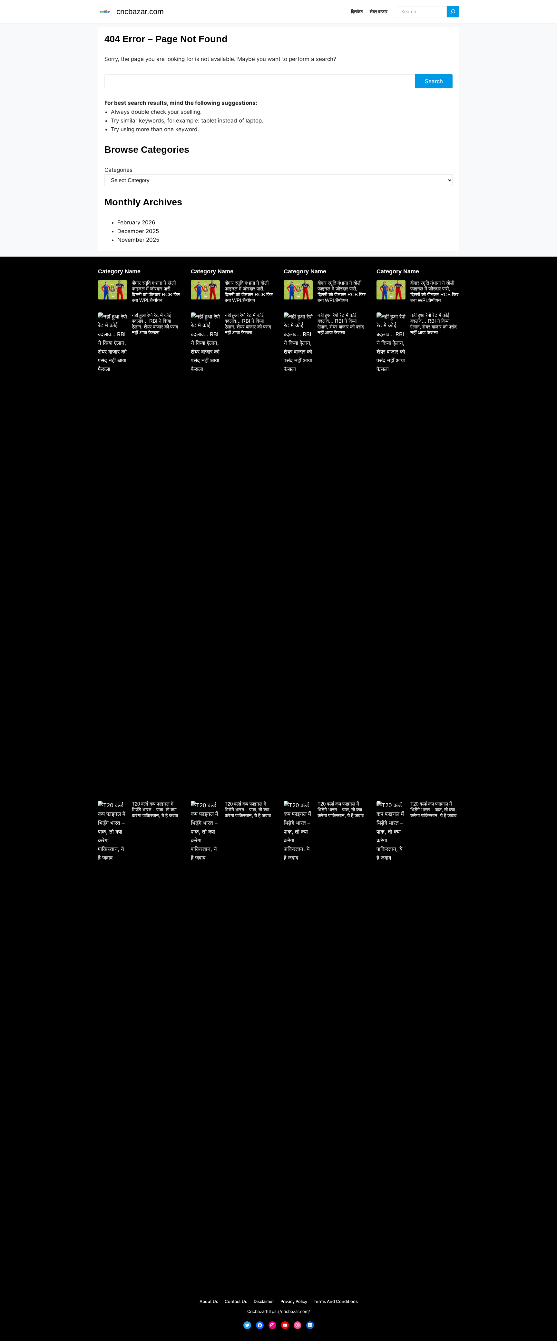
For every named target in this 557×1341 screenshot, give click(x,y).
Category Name (119, 271)
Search (434, 81)
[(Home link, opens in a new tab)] (105, 11)
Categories (118, 170)
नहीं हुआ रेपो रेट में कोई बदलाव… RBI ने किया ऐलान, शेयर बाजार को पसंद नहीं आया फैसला (155, 323)
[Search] (453, 12)
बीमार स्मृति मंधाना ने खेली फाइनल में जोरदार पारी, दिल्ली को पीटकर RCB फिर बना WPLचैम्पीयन (156, 291)
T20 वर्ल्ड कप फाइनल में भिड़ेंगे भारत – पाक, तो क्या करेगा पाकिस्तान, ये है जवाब (155, 809)
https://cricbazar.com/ (288, 1311)
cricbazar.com (140, 11)
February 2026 (136, 222)
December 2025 (138, 231)
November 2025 (138, 240)
